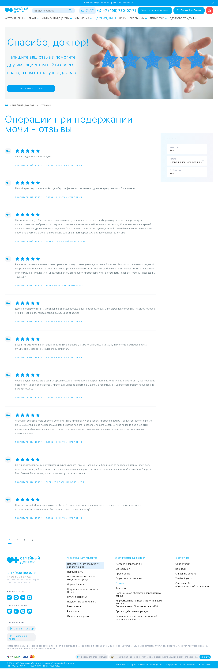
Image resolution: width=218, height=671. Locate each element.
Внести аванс (74, 606)
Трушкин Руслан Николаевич (64, 286)
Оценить (205, 657)
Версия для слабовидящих (94, 657)
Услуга (173, 159)
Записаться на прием (154, 10)
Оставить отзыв (31, 89)
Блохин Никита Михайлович (64, 165)
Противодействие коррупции (132, 611)
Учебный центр (183, 578)
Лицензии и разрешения (129, 578)
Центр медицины (105, 18)
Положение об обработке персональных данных (138, 664)
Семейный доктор (23, 628)
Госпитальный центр (28, 165)
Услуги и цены (14, 18)
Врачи (32, 18)
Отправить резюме (185, 573)
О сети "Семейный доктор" (130, 558)
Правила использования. (122, 3)
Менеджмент (123, 569)
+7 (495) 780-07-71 (119, 10)
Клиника (174, 147)
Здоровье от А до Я (182, 18)
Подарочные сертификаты (81, 601)
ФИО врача (175, 170)
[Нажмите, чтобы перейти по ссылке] (209, 10)
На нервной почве (18, 637)
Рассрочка (73, 611)
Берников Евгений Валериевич (66, 241)
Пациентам (157, 18)
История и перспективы (129, 564)
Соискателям (182, 564)
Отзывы (120, 583)
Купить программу (77, 597)
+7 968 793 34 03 (19, 576)
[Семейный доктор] (16, 10)
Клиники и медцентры (55, 18)
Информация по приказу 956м (180, 664)
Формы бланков (76, 584)
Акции (123, 18)
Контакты (121, 588)
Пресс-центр (123, 573)
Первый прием (75, 571)
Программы (137, 18)
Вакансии (180, 569)
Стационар (82, 18)
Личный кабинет (190, 10)
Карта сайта (205, 664)
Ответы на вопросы (78, 616)
